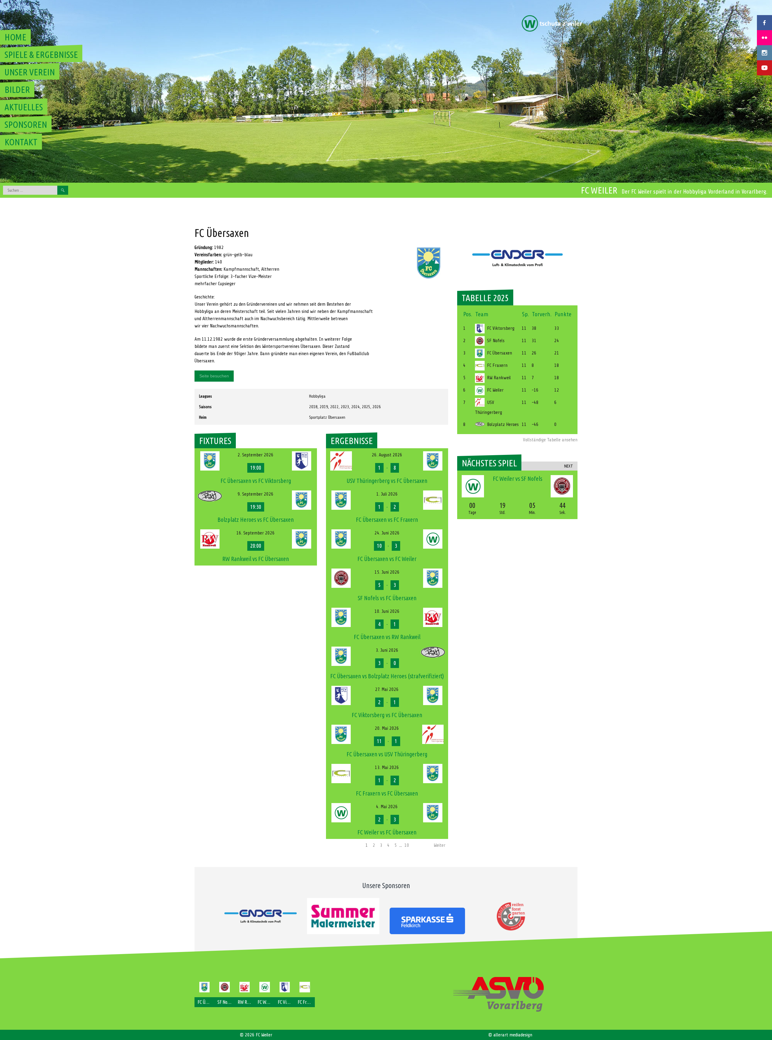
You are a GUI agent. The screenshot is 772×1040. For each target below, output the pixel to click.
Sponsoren (26, 124)
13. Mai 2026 (387, 767)
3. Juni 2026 (387, 650)
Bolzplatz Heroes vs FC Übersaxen (255, 519)
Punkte (563, 314)
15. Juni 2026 (387, 572)
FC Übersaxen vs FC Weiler (386, 558)
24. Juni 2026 (387, 533)
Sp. (525, 314)
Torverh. (542, 314)
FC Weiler (599, 190)
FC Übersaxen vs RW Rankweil (387, 636)
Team (481, 314)
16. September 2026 (255, 533)
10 (406, 845)
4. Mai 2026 (387, 806)
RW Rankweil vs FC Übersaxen (255, 558)
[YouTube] (764, 67)
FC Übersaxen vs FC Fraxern (387, 519)
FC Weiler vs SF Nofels (517, 478)
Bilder (17, 89)
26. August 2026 (387, 455)
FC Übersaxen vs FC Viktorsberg (255, 480)
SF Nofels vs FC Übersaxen (387, 597)
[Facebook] (764, 22)
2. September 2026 (256, 455)
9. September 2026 (256, 494)
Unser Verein (30, 72)
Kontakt (21, 142)
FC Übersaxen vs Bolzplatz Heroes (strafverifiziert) (387, 676)
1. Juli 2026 (387, 494)
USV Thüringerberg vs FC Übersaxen (386, 480)
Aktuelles (24, 107)
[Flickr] (764, 37)
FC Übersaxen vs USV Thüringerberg (386, 754)
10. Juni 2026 (387, 611)
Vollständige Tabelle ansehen (550, 440)
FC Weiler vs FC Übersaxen (386, 832)
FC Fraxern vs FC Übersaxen (387, 793)
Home (15, 37)
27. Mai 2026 (387, 689)
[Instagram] (764, 52)
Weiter (439, 845)
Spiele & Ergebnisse (41, 54)
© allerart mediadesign (510, 1035)
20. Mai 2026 (387, 728)
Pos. (467, 314)
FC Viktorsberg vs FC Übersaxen (387, 714)
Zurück (334, 845)
